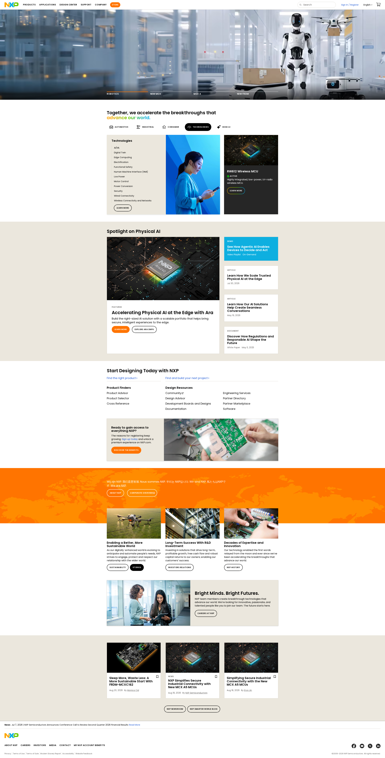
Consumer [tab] (173, 127)
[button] (368, 4)
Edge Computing (123, 157)
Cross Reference (118, 403)
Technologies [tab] (201, 127)
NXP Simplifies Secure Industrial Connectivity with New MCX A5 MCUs (189, 684)
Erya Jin (248, 690)
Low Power (119, 176)
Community (173, 393)
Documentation (175, 409)
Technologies (122, 141)
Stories (137, 567)
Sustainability (117, 567)
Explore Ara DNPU (144, 329)
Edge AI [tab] (226, 127)
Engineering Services (237, 393)
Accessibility (68, 753)
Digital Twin (120, 152)
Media (52, 745)
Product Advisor (117, 393)
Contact (65, 745)
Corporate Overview (141, 493)
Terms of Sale (32, 753)
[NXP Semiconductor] (11, 4)
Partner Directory (234, 398)
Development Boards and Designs (188, 403)
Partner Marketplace (236, 403)
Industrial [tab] (148, 127)
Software (229, 409)
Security (118, 191)
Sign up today (130, 439)
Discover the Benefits (126, 450)
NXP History (233, 567)
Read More (134, 724)
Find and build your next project (186, 378)
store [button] (115, 4)
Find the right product (121, 378)
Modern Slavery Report (50, 753)
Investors (40, 745)
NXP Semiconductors (196, 692)
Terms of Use (19, 753)
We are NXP (118, 485)
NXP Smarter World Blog (204, 709)
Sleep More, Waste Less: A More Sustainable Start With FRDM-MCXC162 (131, 681)
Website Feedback (83, 753)
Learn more (123, 208)
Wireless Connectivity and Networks (132, 200)
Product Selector (118, 398)
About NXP (115, 493)
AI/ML (117, 147)
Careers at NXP (205, 613)
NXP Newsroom (175, 709)
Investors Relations (179, 567)
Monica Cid (133, 690)
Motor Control (121, 181)
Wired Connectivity (124, 195)
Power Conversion (123, 186)
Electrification (121, 162)
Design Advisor (175, 398)
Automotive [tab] (121, 127)
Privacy (8, 753)
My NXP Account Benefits (89, 745)
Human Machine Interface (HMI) (131, 171)
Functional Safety (123, 166)
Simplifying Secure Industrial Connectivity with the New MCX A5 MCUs (249, 681)
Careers (26, 745)
